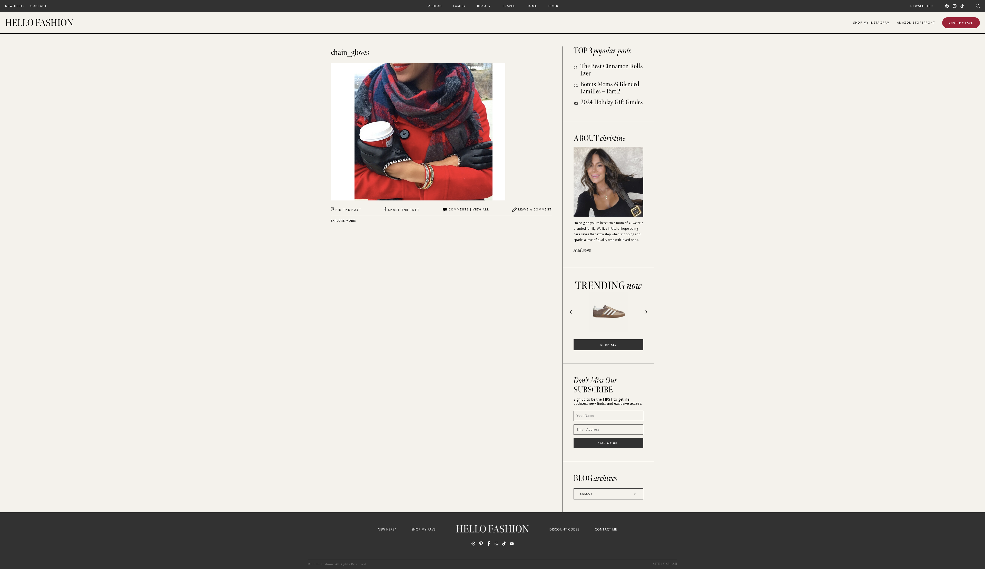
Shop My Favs (961, 22)
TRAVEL (508, 5)
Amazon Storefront (916, 22)
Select (586, 493)
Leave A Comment (535, 209)
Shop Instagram (871, 22)
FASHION (434, 5)
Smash (671, 564)
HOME (532, 5)
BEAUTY (484, 5)
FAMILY (459, 5)
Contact (38, 5)
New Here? (15, 5)
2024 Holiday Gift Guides (612, 102)
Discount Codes (564, 529)
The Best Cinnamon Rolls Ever (611, 70)
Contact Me (606, 529)
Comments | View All (469, 209)
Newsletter (921, 5)
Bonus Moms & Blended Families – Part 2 (609, 87)
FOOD (553, 5)
